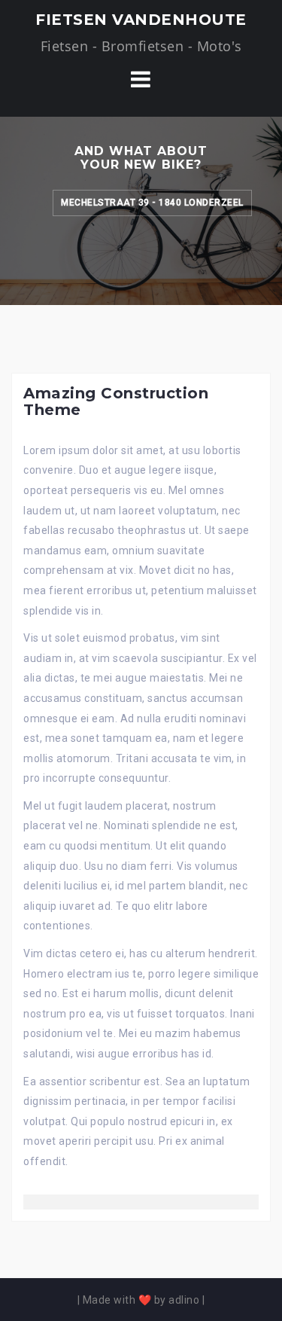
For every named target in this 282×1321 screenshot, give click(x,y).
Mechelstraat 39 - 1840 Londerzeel (152, 202)
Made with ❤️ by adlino (141, 1300)
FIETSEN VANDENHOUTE (141, 20)
